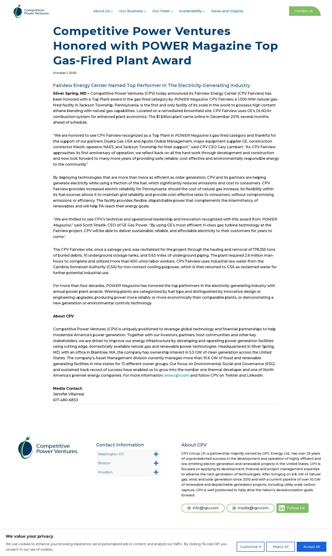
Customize (249, 547)
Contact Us (304, 11)
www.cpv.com (176, 375)
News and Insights (227, 11)
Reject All (280, 547)
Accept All (311, 547)
